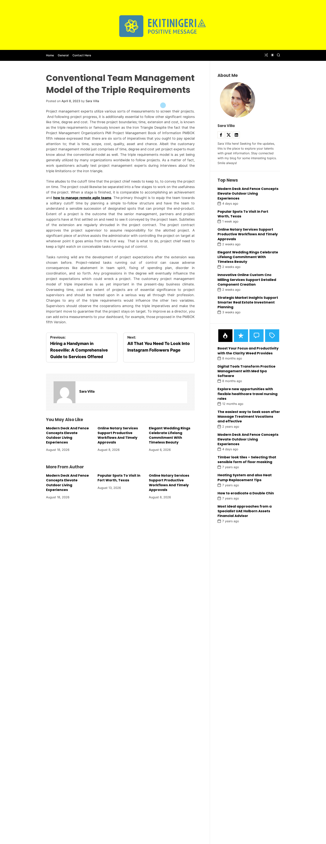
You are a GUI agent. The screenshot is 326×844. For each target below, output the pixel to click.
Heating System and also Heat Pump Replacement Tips (245, 477)
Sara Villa (92, 101)
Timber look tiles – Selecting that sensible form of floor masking (247, 459)
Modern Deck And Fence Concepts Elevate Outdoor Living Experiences (67, 435)
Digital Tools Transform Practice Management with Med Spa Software (246, 371)
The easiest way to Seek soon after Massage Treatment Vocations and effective (249, 416)
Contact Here (81, 55)
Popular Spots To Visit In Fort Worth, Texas (119, 477)
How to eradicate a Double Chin (246, 493)
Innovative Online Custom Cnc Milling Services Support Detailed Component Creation (247, 279)
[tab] (225, 335)
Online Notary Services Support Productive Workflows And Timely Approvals (118, 435)
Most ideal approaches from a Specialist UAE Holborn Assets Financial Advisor (245, 511)
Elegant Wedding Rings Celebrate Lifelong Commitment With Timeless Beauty (169, 435)
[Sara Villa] (64, 392)
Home (50, 55)
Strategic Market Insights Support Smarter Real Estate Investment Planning (248, 302)
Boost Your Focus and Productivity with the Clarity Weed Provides (248, 350)
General (63, 55)
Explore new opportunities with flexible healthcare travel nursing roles (248, 394)
